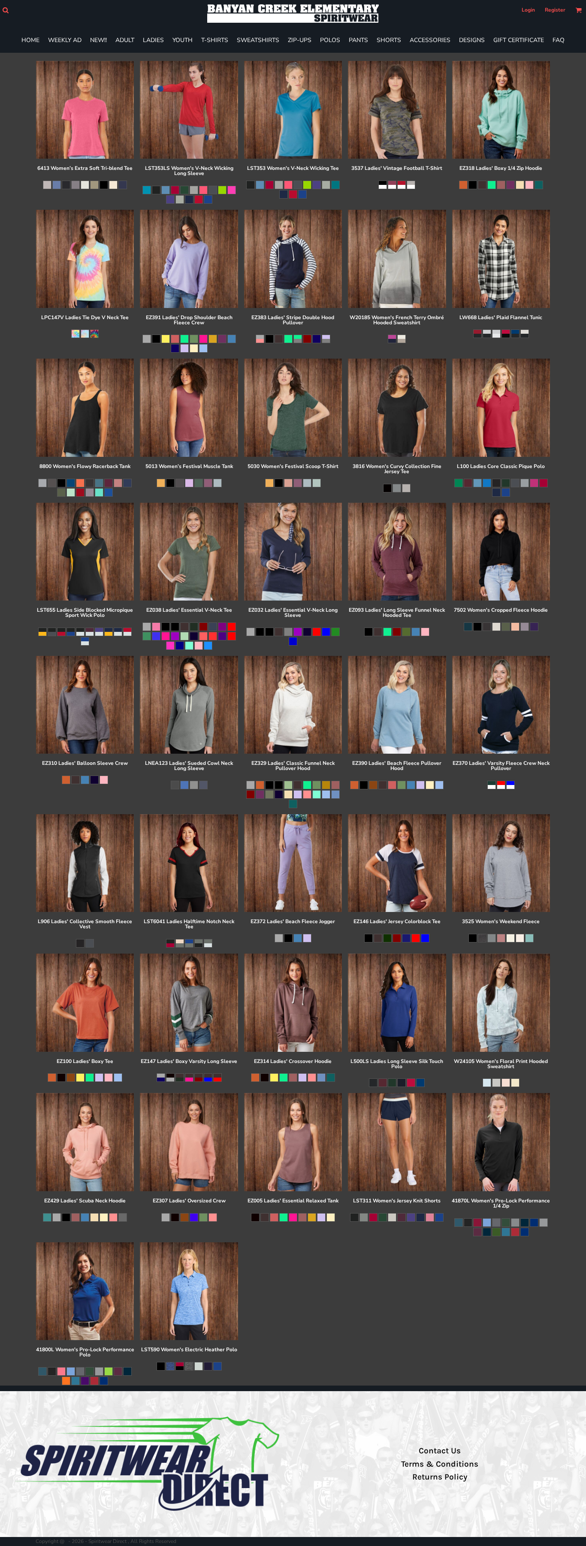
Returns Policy (439, 1477)
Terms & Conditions (439, 1464)
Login (528, 9)
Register (555, 9)
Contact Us (440, 1450)
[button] (5, 10)
